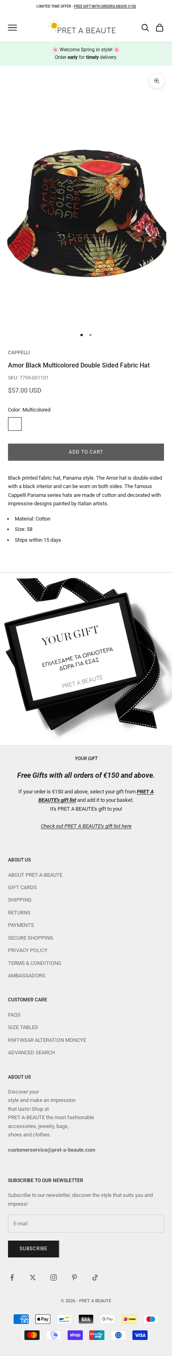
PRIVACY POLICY (28, 950)
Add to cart (86, 452)
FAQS (14, 1015)
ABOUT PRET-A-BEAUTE (35, 875)
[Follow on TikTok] (95, 1277)
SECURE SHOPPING (30, 938)
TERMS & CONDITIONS (34, 963)
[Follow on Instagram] (54, 1277)
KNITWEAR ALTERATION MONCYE (47, 1040)
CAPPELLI (19, 352)
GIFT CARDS (22, 887)
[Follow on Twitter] (33, 1277)
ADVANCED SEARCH (31, 1052)
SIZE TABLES (23, 1027)
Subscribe (34, 1248)
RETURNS (19, 913)
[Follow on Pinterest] (74, 1277)
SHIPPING (20, 900)
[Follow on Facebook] (12, 1277)
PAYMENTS (21, 925)
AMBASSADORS (26, 976)
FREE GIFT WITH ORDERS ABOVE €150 (105, 6)
